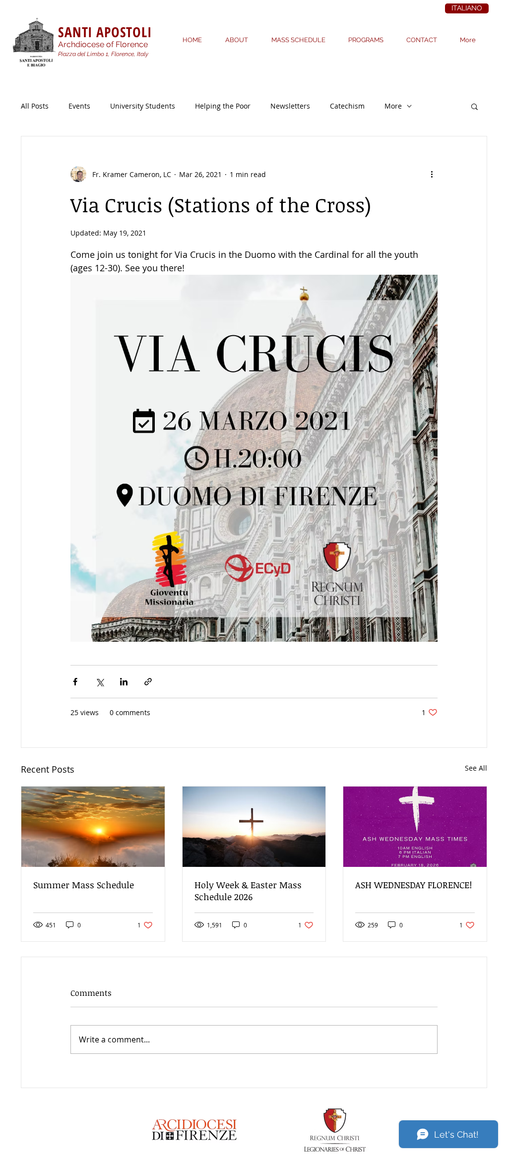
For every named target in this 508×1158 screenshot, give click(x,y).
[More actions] (432, 174)
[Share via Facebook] (75, 681)
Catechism (347, 106)
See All (476, 768)
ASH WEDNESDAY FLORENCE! (413, 885)
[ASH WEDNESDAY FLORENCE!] (415, 827)
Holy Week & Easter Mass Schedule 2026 (248, 891)
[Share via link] (148, 681)
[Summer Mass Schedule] (93, 827)
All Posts (35, 106)
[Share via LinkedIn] (123, 681)
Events (79, 106)
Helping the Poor (223, 106)
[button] (474, 106)
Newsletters (290, 106)
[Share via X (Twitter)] (99, 681)
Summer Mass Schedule (83, 885)
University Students (142, 106)
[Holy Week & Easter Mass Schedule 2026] (254, 827)
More (393, 106)
